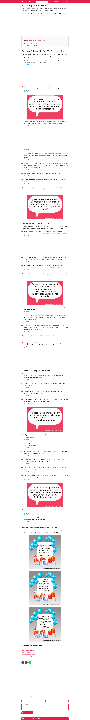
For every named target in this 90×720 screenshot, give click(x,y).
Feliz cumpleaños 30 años (28, 652)
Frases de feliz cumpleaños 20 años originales (35, 40)
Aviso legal (34, 718)
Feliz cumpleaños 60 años (28, 654)
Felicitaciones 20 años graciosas (32, 41)
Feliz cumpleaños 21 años (27, 648)
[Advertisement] (45, 25)
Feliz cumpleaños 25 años (28, 650)
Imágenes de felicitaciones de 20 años (34, 45)
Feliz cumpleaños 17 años (27, 657)
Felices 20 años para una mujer (32, 43)
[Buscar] (46, 2)
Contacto (39, 718)
